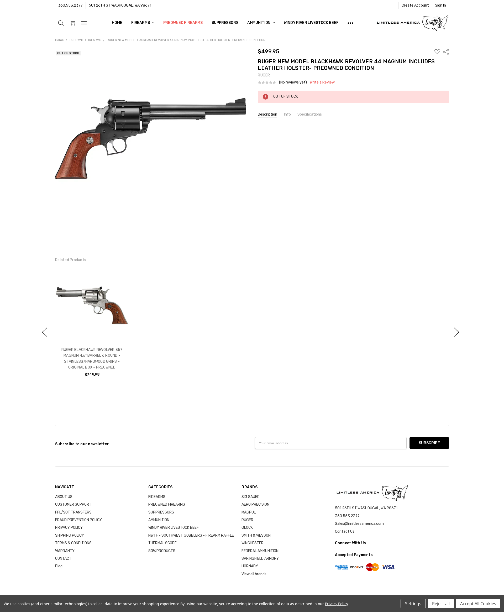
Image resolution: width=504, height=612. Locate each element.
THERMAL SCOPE (162, 543)
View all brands (254, 574)
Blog (58, 566)
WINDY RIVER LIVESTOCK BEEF (311, 22)
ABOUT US (63, 497)
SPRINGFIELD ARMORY (260, 558)
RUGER (247, 520)
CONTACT (63, 558)
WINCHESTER (253, 543)
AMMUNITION (259, 22)
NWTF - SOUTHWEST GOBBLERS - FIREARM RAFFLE (191, 535)
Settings (413, 603)
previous (44, 332)
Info (287, 114)
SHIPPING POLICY (69, 535)
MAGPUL (249, 512)
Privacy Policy (336, 603)
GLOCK (247, 527)
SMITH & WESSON (256, 535)
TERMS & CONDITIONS (73, 543)
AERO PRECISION (255, 504)
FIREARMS (141, 22)
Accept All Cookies (478, 603)
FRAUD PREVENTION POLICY (78, 520)
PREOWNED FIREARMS (183, 22)
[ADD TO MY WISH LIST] (119, 286)
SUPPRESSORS (225, 22)
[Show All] (350, 23)
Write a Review (322, 82)
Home (117, 22)
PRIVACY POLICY (69, 527)
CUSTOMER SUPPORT (73, 504)
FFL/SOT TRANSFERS (73, 512)
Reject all (441, 603)
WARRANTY (65, 551)
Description (267, 114)
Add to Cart (91, 320)
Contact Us (344, 531)
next (456, 332)
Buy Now (91, 331)
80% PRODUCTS (161, 551)
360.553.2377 (70, 5)
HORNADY (250, 566)
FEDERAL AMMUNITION (260, 551)
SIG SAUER (251, 497)
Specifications (309, 114)
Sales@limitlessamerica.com (359, 523)
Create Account (415, 5)
